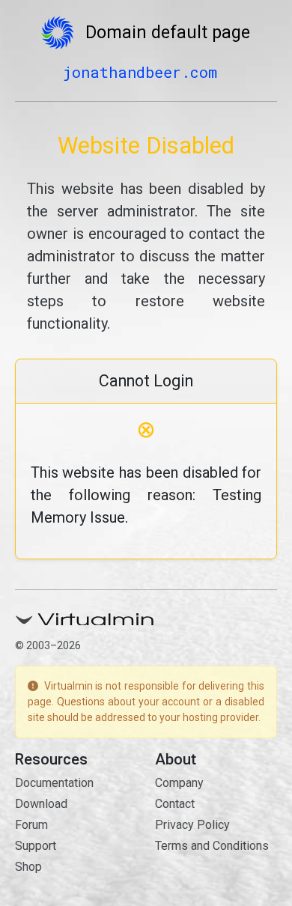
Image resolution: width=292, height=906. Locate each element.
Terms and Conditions (212, 846)
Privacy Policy (192, 825)
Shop (28, 867)
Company (179, 783)
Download (41, 804)
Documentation (54, 783)
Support (35, 846)
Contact (175, 804)
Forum (31, 825)
